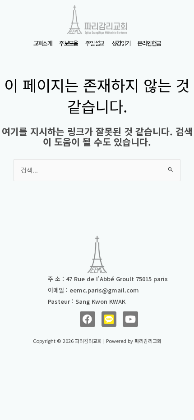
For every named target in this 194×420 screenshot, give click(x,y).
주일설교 (94, 43)
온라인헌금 (149, 43)
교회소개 (42, 43)
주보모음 (68, 43)
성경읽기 (120, 43)
